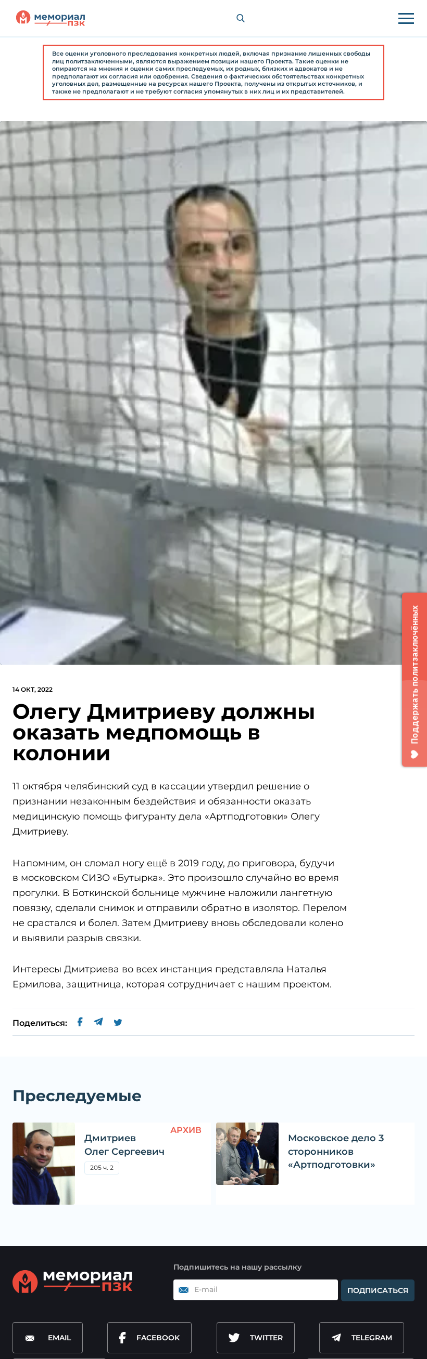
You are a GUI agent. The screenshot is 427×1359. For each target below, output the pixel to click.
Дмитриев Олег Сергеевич (124, 1144)
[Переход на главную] (50, 18)
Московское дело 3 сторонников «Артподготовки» (336, 1151)
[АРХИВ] (43, 1164)
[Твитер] (118, 1023)
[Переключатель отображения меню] (406, 18)
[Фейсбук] (80, 1023)
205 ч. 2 (102, 1167)
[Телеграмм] (98, 1023)
